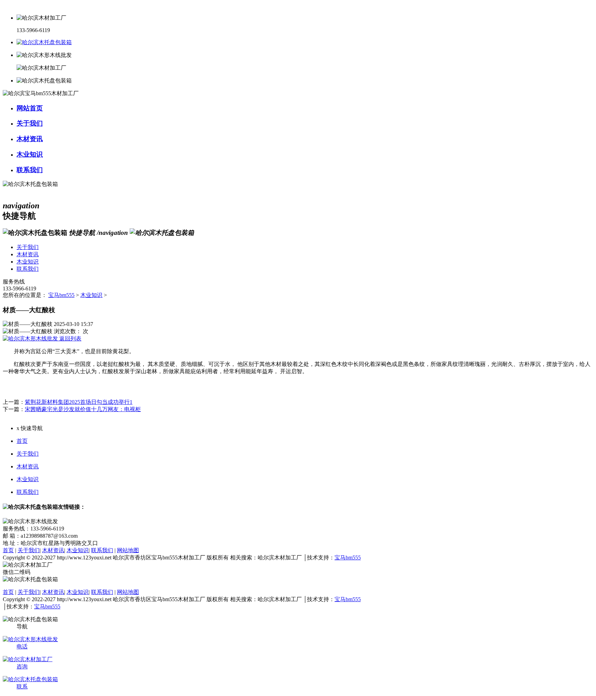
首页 (22, 441)
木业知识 (91, 295)
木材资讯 (28, 466)
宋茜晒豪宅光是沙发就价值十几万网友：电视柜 (83, 409)
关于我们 (28, 454)
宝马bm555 (61, 295)
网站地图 (128, 550)
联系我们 (28, 492)
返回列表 (69, 338)
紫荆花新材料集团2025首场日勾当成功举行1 (78, 402)
